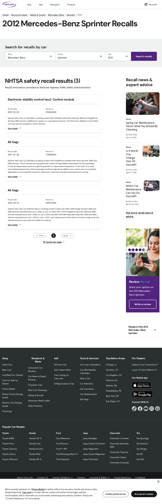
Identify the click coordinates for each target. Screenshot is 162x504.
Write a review (142, 304)
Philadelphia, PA (113, 390)
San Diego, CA (113, 401)
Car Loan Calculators (90, 364)
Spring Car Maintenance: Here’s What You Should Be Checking (142, 126)
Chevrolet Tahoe (118, 457)
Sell (40, 4)
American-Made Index (39, 400)
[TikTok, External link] (134, 408)
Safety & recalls (37, 14)
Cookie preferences (115, 494)
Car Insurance (87, 388)
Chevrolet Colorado (119, 462)
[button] (16, 128)
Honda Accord (36, 448)
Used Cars (7, 364)
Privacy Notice (38, 489)
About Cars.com (25, 477)
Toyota (5, 433)
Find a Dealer (8, 388)
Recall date (12, 109)
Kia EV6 (140, 459)
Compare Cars (35, 384)
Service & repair (19, 14)
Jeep (85, 433)
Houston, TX (112, 369)
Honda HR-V (35, 459)
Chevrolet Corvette (119, 438)
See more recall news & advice (139, 214)
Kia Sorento (142, 443)
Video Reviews (35, 405)
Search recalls (144, 56)
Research (54, 4)
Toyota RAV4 (8, 438)
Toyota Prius (8, 443)
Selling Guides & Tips (64, 383)
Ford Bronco (62, 443)
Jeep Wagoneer (90, 448)
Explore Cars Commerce (144, 364)
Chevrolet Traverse (119, 452)
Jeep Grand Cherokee (94, 443)
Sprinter (71, 14)
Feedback (140, 477)
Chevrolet (115, 433)
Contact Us (42, 477)
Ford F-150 (61, 448)
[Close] (158, 481)
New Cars (7, 369)
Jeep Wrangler (90, 438)
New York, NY (112, 396)
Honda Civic (35, 443)
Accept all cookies (144, 494)
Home (6, 14)
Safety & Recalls (36, 395)
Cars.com (26, 492)
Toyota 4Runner (10, 459)
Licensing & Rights (98, 477)
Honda (32, 433)
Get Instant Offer (62, 369)
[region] (81, 491)
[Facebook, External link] (140, 408)
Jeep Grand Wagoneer (94, 454)
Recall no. (50, 109)
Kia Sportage (143, 438)
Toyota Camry (9, 454)
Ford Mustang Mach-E (67, 454)
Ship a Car (85, 378)
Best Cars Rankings (37, 390)
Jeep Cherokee (90, 459)
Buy (29, 4)
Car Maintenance (88, 394)
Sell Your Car (60, 364)
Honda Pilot (34, 454)
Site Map (84, 399)
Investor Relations (61, 477)
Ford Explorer (62, 459)
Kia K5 (140, 454)
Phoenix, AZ (111, 380)
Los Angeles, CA (114, 375)
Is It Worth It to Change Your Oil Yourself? (132, 157)
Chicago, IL (111, 364)
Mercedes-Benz (56, 14)
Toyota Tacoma (9, 448)
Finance (71, 4)
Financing (7, 411)
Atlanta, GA (111, 385)
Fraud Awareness (122, 477)
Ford (58, 433)
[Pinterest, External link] (157, 408)
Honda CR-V (35, 438)
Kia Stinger (142, 448)
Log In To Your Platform (143, 369)
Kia (138, 433)
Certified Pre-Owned (12, 375)
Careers (81, 477)
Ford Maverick (63, 438)
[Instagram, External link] (151, 408)
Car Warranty (86, 383)
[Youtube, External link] (146, 408)
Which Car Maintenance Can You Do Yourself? (133, 191)
